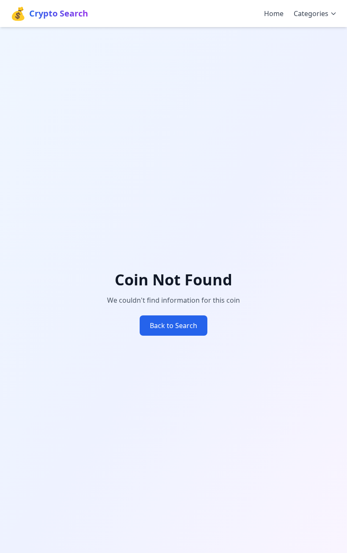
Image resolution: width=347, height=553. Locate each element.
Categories (311, 13)
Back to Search (173, 325)
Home (274, 13)
